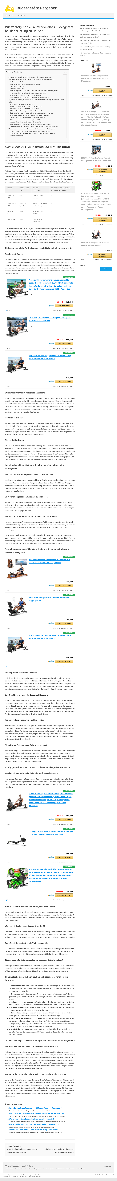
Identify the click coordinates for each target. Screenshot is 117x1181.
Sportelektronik (71, 1168)
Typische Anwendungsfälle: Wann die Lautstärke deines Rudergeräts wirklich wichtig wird (36, 101)
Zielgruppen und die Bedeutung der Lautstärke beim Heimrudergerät (32, 79)
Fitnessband (28, 1168)
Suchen (82, 265)
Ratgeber (21, 15)
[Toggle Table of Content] (64, 73)
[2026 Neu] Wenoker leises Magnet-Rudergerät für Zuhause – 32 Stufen (96, 159)
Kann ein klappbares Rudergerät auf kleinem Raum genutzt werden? (35, 1108)
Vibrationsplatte (49, 1168)
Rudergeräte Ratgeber (37, 8)
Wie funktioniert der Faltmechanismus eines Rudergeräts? (31, 1119)
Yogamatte (38, 1168)
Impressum (108, 1166)
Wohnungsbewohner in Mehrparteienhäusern (26, 84)
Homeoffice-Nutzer (18, 86)
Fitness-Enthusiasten (18, 88)
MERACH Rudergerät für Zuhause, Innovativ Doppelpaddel (95, 244)
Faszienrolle (19, 1168)
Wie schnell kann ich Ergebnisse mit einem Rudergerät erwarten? (34, 1124)
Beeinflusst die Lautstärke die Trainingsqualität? (27, 122)
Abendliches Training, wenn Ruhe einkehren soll (27, 111)
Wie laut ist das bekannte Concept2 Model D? (26, 120)
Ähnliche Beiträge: (18, 135)
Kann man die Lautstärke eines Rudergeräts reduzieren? (29, 117)
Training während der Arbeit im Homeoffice (25, 108)
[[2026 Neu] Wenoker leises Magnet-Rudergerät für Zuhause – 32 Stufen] (96, 150)
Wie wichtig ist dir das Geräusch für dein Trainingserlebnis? (30, 97)
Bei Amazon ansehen (64, 306)
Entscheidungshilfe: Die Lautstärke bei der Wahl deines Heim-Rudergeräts (33, 90)
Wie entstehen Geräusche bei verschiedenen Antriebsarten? (31, 131)
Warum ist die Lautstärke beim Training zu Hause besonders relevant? (33, 133)
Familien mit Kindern (18, 82)
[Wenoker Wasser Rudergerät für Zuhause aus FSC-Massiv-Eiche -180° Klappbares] (96, 68)
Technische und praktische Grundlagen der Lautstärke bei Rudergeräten (32, 129)
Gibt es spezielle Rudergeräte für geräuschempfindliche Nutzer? (32, 124)
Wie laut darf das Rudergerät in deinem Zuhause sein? (29, 93)
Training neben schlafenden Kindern (23, 104)
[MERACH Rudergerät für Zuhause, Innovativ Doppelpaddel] (96, 235)
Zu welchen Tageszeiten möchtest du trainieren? (27, 95)
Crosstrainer (9, 1168)
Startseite (9, 15)
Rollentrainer (60, 1168)
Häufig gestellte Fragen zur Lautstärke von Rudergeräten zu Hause (31, 113)
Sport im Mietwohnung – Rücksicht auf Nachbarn (27, 106)
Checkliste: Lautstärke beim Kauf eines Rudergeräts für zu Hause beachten (33, 126)
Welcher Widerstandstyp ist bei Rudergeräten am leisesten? (30, 115)
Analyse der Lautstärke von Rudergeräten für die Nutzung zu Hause (31, 77)
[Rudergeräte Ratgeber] (8, 12)
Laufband (81, 1168)
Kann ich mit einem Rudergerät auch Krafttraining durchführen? (33, 1130)
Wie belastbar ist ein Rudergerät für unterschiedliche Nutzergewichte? (36, 1113)
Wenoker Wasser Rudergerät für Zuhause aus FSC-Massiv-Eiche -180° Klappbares (96, 78)
